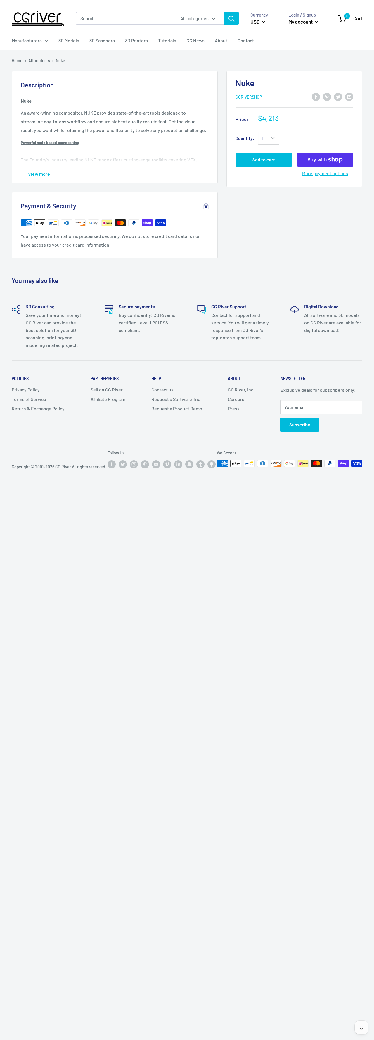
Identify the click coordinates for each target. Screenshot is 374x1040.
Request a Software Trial (176, 399)
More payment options (325, 173)
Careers (236, 399)
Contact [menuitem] (246, 40)
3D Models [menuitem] (68, 40)
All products (39, 60)
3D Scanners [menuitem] (102, 40)
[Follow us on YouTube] (156, 464)
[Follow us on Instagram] (134, 464)
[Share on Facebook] (316, 96)
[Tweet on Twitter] (338, 96)
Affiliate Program (108, 399)
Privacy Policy (26, 389)
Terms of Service (29, 399)
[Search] (231, 18)
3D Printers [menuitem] (136, 40)
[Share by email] (349, 96)
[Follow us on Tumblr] (200, 464)
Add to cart (263, 159)
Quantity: (245, 138)
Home (17, 60)
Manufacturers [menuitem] (27, 40)
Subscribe (299, 424)
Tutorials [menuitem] (167, 40)
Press (234, 408)
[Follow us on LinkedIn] (178, 464)
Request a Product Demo (176, 408)
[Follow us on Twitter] (123, 464)
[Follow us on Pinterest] (145, 464)
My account (301, 21)
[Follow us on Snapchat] (189, 464)
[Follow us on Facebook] (112, 464)
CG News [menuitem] (195, 40)
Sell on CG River (107, 389)
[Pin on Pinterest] (327, 96)
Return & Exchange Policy (38, 408)
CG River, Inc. (241, 389)
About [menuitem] (221, 40)
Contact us (162, 389)
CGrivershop (249, 96)
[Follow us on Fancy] (211, 464)
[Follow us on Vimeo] (167, 464)
